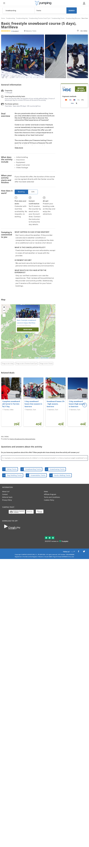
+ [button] (4, 307)
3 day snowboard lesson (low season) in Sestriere (33, 404)
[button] (84, 405)
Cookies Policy (49, 500)
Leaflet (37, 358)
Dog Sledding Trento (14, 475)
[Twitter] (84, 552)
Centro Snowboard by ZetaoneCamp (22, 439)
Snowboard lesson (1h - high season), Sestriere (55, 404)
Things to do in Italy (7, 363)
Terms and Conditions (52, 497)
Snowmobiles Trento (38, 475)
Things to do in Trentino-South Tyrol (26, 363)
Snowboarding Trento (33, 469)
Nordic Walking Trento (62, 475)
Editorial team (7, 497)
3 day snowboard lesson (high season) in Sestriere (77, 404)
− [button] (4, 310)
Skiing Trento (11, 469)
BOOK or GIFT (80, 89)
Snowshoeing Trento (57, 469)
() (15, 31)
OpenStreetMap (45, 358)
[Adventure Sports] (43, 3)
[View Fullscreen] (4, 315)
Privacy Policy (7, 500)
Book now (27, 329)
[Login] (84, 3)
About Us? (5, 491)
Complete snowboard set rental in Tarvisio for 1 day (11, 404)
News (46, 491)
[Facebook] (78, 552)
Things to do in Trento (46, 363)
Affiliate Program (50, 494)
